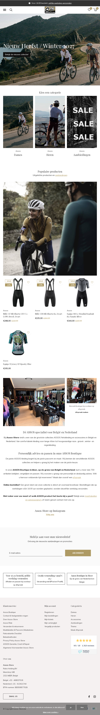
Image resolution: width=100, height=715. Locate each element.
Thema (73, 626)
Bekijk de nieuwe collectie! (16, 54)
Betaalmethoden (10, 637)
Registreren (49, 612)
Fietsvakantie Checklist (12, 633)
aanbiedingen (61, 175)
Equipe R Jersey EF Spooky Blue (17, 364)
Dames (74, 612)
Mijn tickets (49, 619)
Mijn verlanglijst (51, 623)
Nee (82, 707)
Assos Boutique (9, 612)
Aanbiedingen (76, 623)
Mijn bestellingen (51, 616)
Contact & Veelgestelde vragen (15, 616)
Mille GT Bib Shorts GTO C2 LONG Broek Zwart (15, 315)
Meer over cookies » (50, 712)
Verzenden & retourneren (13, 626)
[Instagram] (94, 696)
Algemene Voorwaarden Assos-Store (18, 648)
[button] (5, 10)
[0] (95, 9)
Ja (70, 707)
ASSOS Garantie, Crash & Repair (16, 644)
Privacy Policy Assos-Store (14, 640)
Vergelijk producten (52, 626)
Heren (73, 616)
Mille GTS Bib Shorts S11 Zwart (48, 314)
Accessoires (76, 619)
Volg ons (50, 514)
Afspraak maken (81, 412)
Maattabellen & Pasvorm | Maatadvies (18, 630)
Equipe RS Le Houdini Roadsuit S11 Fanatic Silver (80, 315)
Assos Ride (7, 623)
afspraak (77, 477)
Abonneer (78, 553)
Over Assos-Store (10, 619)
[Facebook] (89, 696)
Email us (13, 696)
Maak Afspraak (77, 630)
